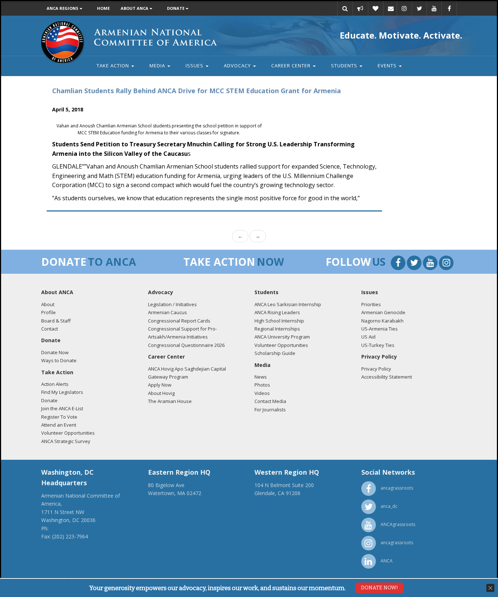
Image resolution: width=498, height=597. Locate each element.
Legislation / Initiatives (172, 304)
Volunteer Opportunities (68, 433)
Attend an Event (58, 425)
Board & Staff (56, 320)
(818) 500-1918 (272, 501)
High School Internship (279, 320)
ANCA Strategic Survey (65, 441)
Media (158, 65)
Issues (195, 65)
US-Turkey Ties (377, 345)
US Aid (368, 336)
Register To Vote (59, 417)
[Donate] (375, 8)
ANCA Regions (63, 8)
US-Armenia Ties (379, 328)
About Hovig (161, 393)
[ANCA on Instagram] (404, 8)
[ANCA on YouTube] (434, 8)
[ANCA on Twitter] (419, 8)
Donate (176, 8)
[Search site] (345, 8)
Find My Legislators (62, 392)
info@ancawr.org (274, 509)
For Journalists (270, 409)
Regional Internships (277, 328)
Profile (48, 312)
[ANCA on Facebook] (449, 8)
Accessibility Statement (386, 376)
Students (345, 65)
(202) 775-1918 (68, 528)
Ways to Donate (59, 360)
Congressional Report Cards (179, 320)
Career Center (291, 65)
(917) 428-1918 (166, 501)
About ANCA (135, 8)
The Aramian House (170, 401)
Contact (49, 328)
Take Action (114, 65)
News (260, 376)
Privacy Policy (376, 368)
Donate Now (55, 352)
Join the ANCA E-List (62, 408)
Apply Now (159, 384)
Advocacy (238, 65)
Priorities (371, 304)
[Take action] (360, 8)
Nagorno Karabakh (382, 320)
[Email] (391, 8)
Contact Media (270, 401)
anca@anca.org (59, 544)
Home (103, 8)
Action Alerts (55, 384)
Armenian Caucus (167, 312)
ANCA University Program (282, 336)
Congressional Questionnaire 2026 (186, 345)
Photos (262, 384)
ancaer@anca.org (168, 509)
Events (388, 65)
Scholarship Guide (274, 353)
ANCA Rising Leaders (277, 312)
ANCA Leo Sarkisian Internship (287, 304)
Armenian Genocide (383, 312)
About (47, 304)
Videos (262, 393)
